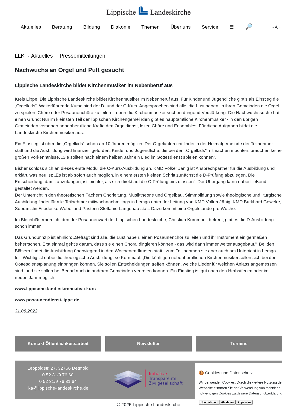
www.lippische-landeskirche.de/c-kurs (55, 288)
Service (210, 26)
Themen (150, 26)
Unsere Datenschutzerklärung (259, 393)
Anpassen (244, 402)
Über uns (181, 26)
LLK (19, 56)
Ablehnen (227, 402)
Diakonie (120, 26)
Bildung (91, 26)
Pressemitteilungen (82, 56)
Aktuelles (31, 26)
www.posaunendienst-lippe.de (47, 299)
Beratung (62, 26)
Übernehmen (208, 402)
